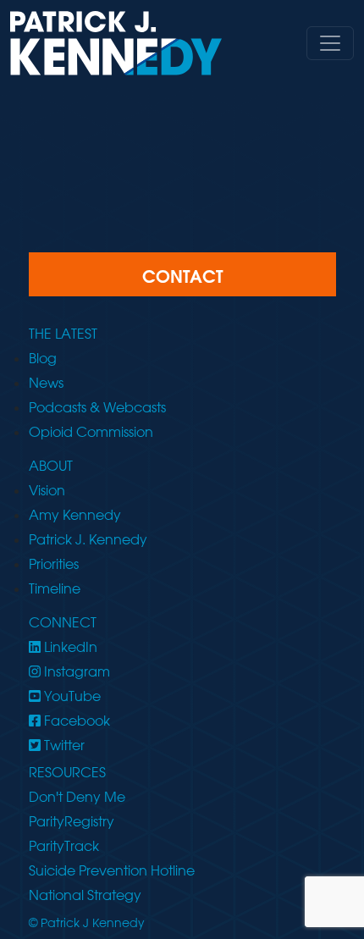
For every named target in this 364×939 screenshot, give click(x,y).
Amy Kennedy (75, 514)
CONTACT (182, 276)
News (46, 382)
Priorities (54, 563)
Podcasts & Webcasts (97, 407)
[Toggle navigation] (330, 43)
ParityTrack (64, 845)
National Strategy (85, 895)
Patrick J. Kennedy (88, 539)
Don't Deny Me (77, 796)
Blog (43, 358)
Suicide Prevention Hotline (112, 870)
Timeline (54, 588)
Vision (47, 490)
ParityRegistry (71, 821)
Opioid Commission (91, 431)
